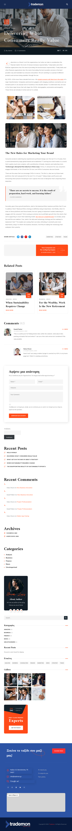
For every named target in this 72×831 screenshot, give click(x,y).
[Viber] (24, 787)
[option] (19, 293)
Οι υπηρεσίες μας (43, 773)
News (13, 28)
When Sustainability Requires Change (17, 304)
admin (10, 51)
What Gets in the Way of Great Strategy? (22, 459)
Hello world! (12, 452)
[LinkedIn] (16, 787)
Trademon (52, 824)
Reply (66, 329)
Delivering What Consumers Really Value (22, 456)
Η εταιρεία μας (42, 770)
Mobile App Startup (23, 516)
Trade (65, 237)
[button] (67, 4)
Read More (9, 310)
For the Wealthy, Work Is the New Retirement (52, 304)
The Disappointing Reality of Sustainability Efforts (26, 466)
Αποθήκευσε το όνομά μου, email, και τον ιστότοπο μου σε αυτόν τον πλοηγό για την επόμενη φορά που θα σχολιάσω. (35, 408)
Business (7, 28)
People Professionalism (24, 502)
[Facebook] (8, 787)
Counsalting (24, 663)
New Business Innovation (24, 488)
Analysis (9, 299)
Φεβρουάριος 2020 (12, 536)
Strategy (58, 237)
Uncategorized (11, 567)
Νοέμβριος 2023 (11, 533)
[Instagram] (12, 787)
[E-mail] (20, 787)
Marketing (50, 237)
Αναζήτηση (7, 429)
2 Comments (21, 51)
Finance (9, 561)
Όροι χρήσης (41, 777)
